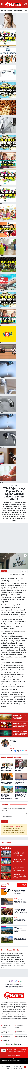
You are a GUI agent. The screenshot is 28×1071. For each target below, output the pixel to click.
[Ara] (26, 4)
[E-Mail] (11, 751)
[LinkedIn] (15, 981)
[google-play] (17, 1044)
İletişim (11, 984)
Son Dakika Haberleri (21, 1036)
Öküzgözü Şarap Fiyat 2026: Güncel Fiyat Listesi (20, 769)
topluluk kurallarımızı (15, 826)
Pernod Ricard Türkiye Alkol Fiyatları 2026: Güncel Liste (7, 769)
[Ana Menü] (1, 4)
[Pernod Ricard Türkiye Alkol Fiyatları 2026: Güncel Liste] (7, 763)
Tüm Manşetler (6, 1036)
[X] (10, 981)
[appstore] (9, 1044)
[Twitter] (17, 751)
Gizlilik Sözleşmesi (9, 986)
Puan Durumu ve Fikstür (20, 1032)
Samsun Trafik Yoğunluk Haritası (5, 1032)
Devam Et (12, 748)
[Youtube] (26, 751)
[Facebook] (14, 751)
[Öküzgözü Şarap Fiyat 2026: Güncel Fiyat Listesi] (21, 763)
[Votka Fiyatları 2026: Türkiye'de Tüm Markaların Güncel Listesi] (21, 789)
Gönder (4, 821)
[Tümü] (26, 842)
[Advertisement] (14, 538)
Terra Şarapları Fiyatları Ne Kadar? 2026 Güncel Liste (6, 782)
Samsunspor (18, 10)
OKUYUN (23, 1060)
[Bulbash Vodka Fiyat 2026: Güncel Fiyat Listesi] (21, 776)
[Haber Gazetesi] (13, 4)
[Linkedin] (23, 751)
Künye (7, 984)
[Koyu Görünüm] (24, 4)
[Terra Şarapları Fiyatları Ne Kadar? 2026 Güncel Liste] (7, 776)
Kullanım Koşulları (18, 986)
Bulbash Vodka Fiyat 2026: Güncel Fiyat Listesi (20, 782)
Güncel (3, 10)
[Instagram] (20, 751)
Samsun (9, 10)
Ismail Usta (6, 574)
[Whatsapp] (21, 981)
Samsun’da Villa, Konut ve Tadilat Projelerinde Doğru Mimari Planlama (13, 1068)
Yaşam (26, 10)
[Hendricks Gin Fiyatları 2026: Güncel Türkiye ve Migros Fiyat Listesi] (7, 789)
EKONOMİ (14, 485)
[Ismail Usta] (5, 743)
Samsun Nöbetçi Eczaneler (6, 1026)
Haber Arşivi (6, 1040)
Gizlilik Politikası (18, 984)
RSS (4, 1050)
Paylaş (4, 571)
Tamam (3, 1063)
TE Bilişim (18, 1055)
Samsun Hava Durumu (19, 1026)
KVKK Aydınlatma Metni (14, 988)
